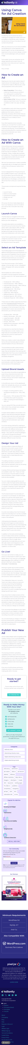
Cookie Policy (5, 1035)
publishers (14, 785)
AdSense (12, 774)
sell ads (6, 791)
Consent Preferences (8, 1042)
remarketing (7, 788)
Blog (3, 1019)
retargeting (16, 788)
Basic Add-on (18, 777)
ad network (21, 771)
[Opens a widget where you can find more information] (5, 1042)
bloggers (6, 780)
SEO (15, 791)
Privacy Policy (5, 1037)
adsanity (6, 774)
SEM (11, 791)
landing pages (18, 783)
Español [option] (6, 1005)
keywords (10, 783)
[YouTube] (9, 995)
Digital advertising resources (13, 756)
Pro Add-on (7, 785)
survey (16, 794)
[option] (15, 1005)
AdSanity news (9, 749)
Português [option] (7, 1009)
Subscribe (14, 863)
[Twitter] (6, 995)
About (3, 1015)
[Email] (16, 995)
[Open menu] (16, 2)
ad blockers (15, 768)
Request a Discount (7, 1024)
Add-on (14, 771)
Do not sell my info (7, 1039)
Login (3, 1026)
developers (13, 780)
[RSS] (12, 995)
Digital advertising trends (12, 760)
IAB (5, 783)
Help (3, 1022)
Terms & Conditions (7, 1033)
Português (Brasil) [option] (9, 1007)
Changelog (5, 1017)
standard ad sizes (12, 303)
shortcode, (5, 563)
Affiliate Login (5, 1028)
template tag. (13, 563)
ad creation (7, 771)
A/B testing (7, 768)
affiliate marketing (8, 777)
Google (20, 780)
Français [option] (6, 1011)
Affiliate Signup (6, 1030)
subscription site (8, 794)
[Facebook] (2, 995)
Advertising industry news (12, 753)
